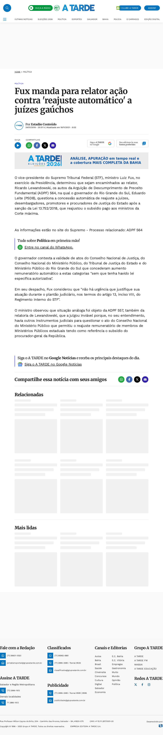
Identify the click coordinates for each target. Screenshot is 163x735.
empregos (117, 664)
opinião (116, 680)
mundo (115, 676)
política (116, 684)
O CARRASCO (133, 19)
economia (100, 692)
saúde (98, 668)
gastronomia (119, 668)
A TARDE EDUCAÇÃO (145, 668)
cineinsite (100, 672)
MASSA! (138, 664)
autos (98, 656)
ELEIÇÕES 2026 (45, 19)
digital (98, 684)
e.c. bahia (117, 656)
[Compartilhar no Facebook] (37, 145)
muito (115, 672)
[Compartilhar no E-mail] (53, 145)
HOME (17, 72)
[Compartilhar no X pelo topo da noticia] (45, 145)
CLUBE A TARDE (129, 8)
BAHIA (105, 19)
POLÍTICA (62, 19)
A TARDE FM (141, 660)
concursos (100, 676)
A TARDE (138, 656)
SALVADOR (92, 19)
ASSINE (152, 8)
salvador (99, 688)
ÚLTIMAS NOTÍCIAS (23, 19)
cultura (99, 680)
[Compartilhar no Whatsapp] (29, 145)
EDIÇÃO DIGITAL (152, 19)
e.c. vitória (118, 660)
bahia (98, 660)
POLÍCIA (117, 19)
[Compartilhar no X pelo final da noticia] (137, 379)
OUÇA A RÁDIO (42, 8)
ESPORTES (77, 19)
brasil (98, 664)
